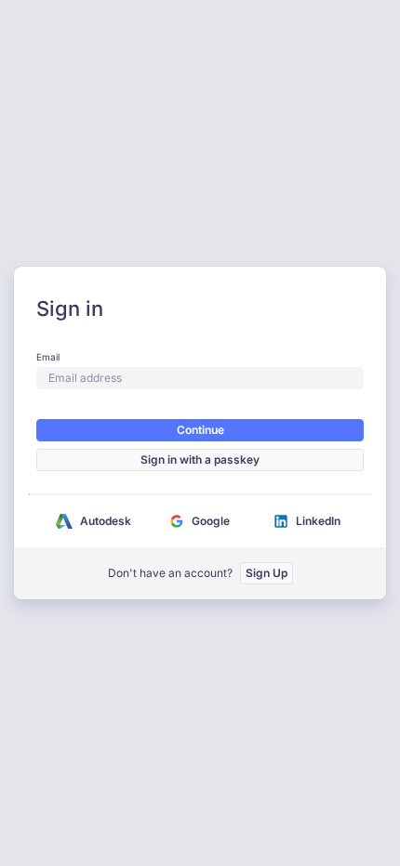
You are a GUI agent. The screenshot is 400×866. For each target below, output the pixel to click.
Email (48, 356)
